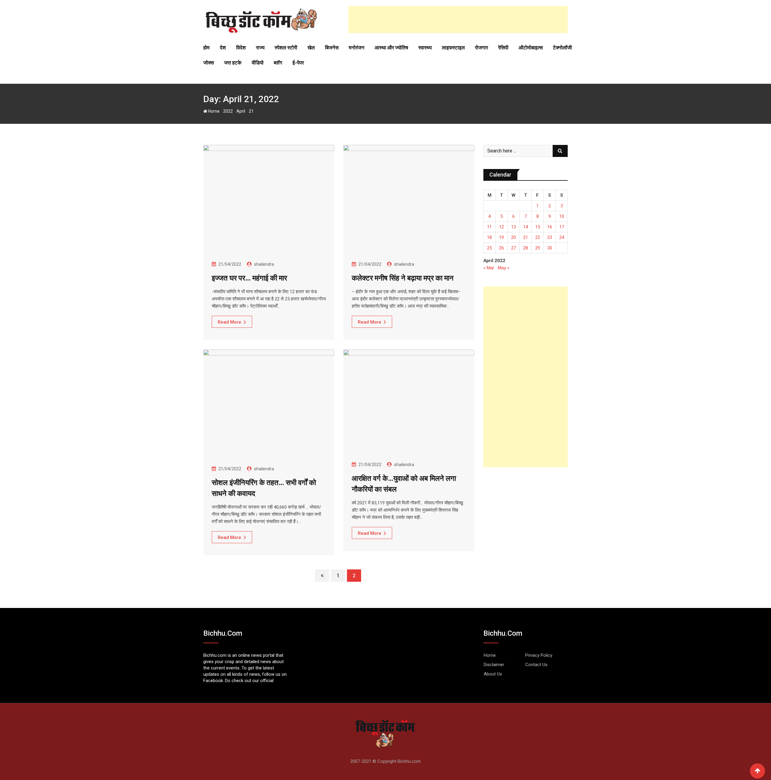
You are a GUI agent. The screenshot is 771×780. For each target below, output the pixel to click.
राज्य (260, 48)
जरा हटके (233, 63)
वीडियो (258, 63)
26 (501, 248)
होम (206, 48)
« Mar (488, 268)
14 (525, 227)
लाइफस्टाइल (453, 48)
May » (503, 268)
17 (561, 227)
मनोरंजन (356, 48)
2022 (228, 111)
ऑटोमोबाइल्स (531, 48)
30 (549, 248)
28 (525, 248)
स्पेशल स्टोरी (286, 48)
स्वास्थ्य (425, 48)
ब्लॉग (278, 63)
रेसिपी (503, 48)
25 (489, 248)
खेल (311, 48)
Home (213, 111)
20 (513, 237)
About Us (493, 674)
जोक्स (208, 63)
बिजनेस (332, 48)
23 (549, 237)
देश (223, 48)
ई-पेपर (298, 63)
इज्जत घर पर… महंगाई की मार (249, 278)
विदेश (241, 48)
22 (537, 237)
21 (525, 237)
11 (489, 227)
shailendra (264, 264)
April (240, 111)
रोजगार (481, 48)
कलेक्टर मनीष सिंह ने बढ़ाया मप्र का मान (403, 278)
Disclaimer (494, 664)
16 (549, 227)
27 (513, 248)
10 (561, 216)
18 (489, 237)
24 (561, 237)
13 (513, 227)
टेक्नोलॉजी (562, 48)
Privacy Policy (538, 655)
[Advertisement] (458, 19)
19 (501, 237)
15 (537, 227)
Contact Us (536, 664)
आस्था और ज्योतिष (391, 48)
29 (537, 248)
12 (501, 227)
